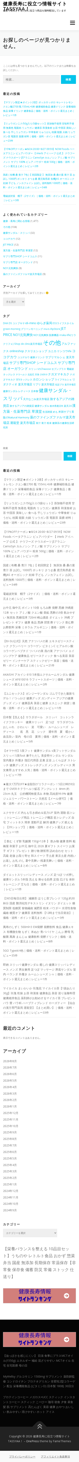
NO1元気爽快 (10, 268)
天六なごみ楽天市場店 (36, 399)
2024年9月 (10, 1210)
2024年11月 (10, 1197)
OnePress (32, 1441)
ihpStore (55, 329)
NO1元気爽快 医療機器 (46, 335)
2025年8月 (10, 1139)
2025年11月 (10, 1119)
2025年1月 (10, 1184)
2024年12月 (10, 1191)
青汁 (38, 423)
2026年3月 (10, 1093)
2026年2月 (10, 1100)
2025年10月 (10, 1126)
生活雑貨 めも (50, 411)
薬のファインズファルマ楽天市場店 (22, 274)
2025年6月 (10, 1152)
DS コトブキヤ (17, 323)
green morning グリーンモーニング (23, 329)
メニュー (72, 22)
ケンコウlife (64, 351)
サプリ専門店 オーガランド (18, 262)
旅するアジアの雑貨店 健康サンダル (29, 406)
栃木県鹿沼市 (56, 406)
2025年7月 (10, 1145)
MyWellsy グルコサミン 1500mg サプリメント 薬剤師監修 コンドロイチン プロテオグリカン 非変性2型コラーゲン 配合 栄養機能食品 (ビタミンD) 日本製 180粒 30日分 (39, 1381)
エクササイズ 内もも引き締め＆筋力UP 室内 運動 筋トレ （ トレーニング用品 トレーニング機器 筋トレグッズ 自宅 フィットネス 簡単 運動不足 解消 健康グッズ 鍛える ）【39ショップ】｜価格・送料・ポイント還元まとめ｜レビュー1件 (39, 822)
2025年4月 (10, 1165)
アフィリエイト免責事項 (55, 1456)
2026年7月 (10, 1067)
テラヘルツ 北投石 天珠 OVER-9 (31, 374)
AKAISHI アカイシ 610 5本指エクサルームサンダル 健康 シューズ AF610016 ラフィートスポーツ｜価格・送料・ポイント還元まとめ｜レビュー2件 (39, 679)
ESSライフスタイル (63, 323)
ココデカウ (9, 239)
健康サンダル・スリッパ (16, 233)
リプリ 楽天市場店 (43, 384)
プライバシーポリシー (22, 1456)
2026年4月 (10, 1087)
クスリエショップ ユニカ (41, 351)
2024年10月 (10, 1204)
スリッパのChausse (40, 369)
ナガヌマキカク (58, 374)
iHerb (47, 329)
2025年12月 (10, 1113)
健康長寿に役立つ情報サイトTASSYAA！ (35, 6)
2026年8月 (10, 1061)
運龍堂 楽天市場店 (22, 423)
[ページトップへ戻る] (39, 1427)
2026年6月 (10, 1074)
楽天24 (68, 406)
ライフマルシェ (63, 379)
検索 (5, 448)
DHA (5, 323)
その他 (6, 227)
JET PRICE (8, 244)
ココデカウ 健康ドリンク (31, 357)
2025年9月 (10, 1132)
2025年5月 (10, 1158)
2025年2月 (10, 1178)
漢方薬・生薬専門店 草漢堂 (18, 250)
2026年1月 (10, 1106)
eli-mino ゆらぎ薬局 (38, 323)
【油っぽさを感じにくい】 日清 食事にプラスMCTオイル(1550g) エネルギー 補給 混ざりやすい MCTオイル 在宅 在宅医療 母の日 (38, 1360)
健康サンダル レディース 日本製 (20, 391)
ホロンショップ (43, 379)
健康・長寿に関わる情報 (16, 221)
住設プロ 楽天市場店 (65, 384)
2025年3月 (10, 1171)
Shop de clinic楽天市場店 (28, 344)
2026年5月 (10, 1080)
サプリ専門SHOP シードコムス (20, 256)
